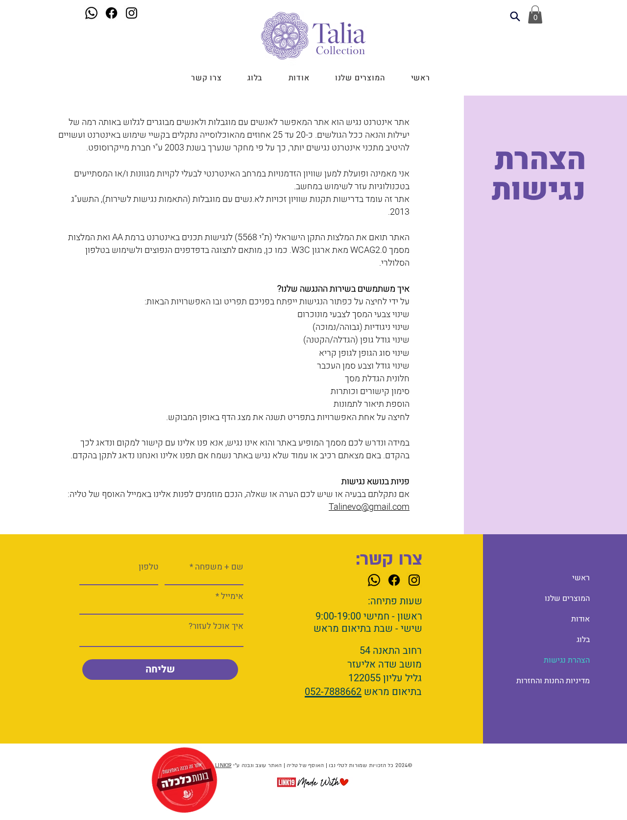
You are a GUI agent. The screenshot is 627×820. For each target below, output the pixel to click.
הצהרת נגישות (567, 660)
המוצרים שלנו (567, 598)
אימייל (232, 596)
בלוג (583, 640)
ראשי (581, 578)
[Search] (515, 16)
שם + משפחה (219, 567)
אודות (580, 619)
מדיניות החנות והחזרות (555, 681)
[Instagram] (131, 13)
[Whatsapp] (91, 13)
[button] (535, 14)
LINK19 (223, 765)
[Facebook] (111, 13)
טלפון (148, 567)
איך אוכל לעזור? (216, 626)
